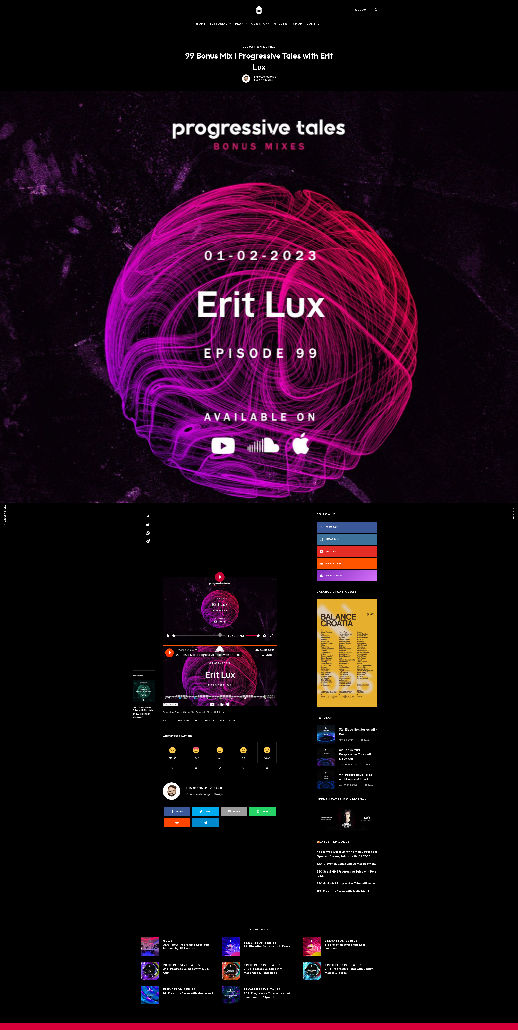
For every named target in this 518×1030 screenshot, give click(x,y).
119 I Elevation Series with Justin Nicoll (343, 891)
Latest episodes (335, 842)
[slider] (198, 636)
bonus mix (183, 721)
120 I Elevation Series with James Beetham (346, 864)
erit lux (197, 721)
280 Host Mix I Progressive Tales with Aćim (346, 883)
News (168, 941)
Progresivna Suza (171, 712)
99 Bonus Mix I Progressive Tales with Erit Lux (202, 712)
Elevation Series (260, 942)
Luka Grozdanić (266, 77)
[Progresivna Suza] (259, 9)
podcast (209, 721)
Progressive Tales (228, 721)
